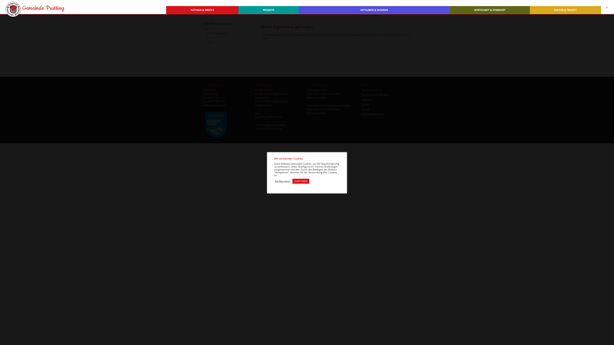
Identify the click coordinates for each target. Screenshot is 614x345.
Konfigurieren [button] (282, 181)
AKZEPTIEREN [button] (300, 181)
